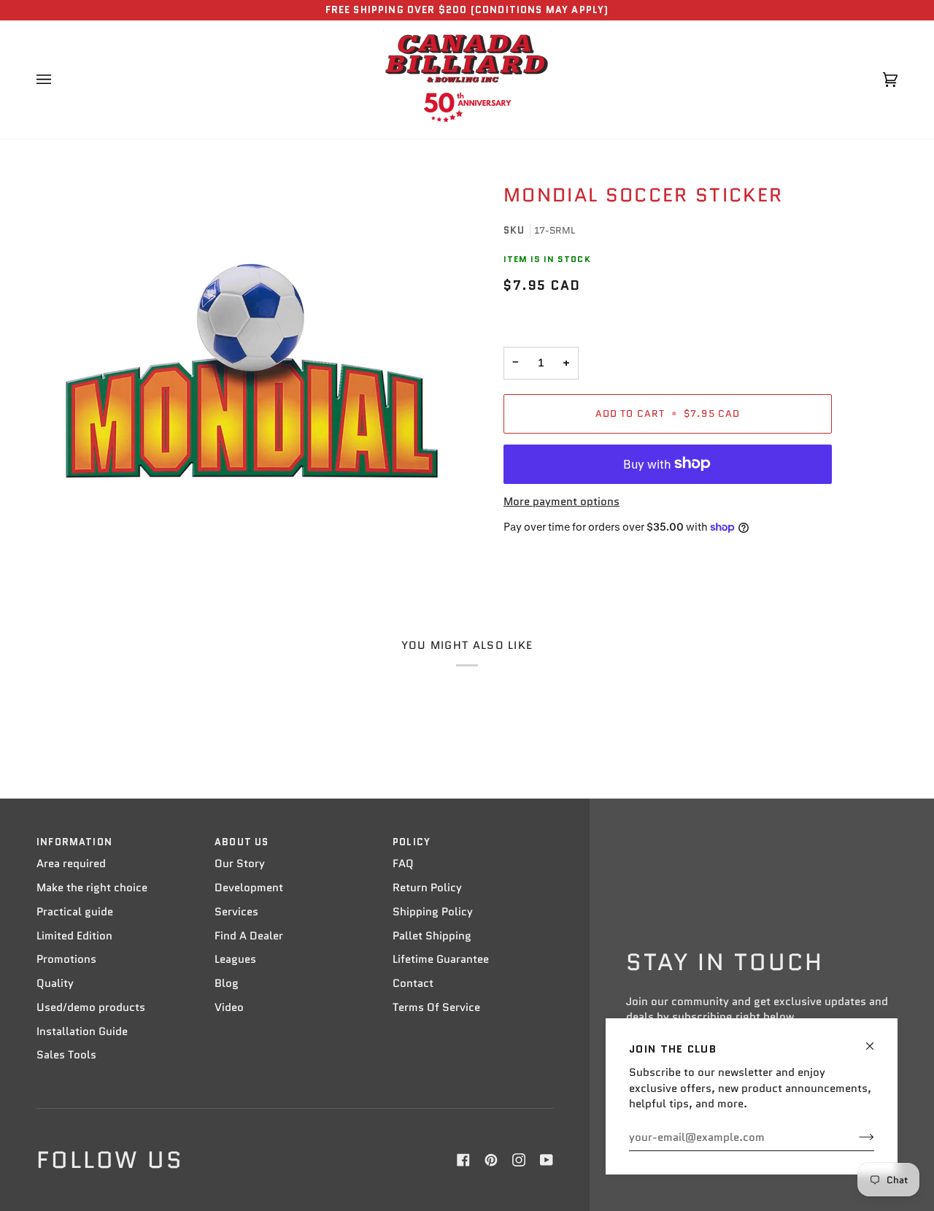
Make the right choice (91, 887)
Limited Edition (74, 936)
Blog (227, 983)
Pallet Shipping (432, 936)
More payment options (561, 501)
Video (229, 1007)
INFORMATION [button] (74, 842)
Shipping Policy (433, 911)
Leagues (235, 959)
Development (249, 887)
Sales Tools (66, 1054)
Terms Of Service (436, 1007)
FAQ (403, 863)
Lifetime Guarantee (441, 959)
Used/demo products (90, 1007)
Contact (413, 983)
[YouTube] (546, 1159)
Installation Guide (82, 1031)
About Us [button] (242, 842)
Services (236, 911)
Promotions (66, 959)
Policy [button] (412, 842)
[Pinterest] (491, 1159)
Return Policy (427, 887)
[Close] (876, 1039)
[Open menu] (58, 79)
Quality (55, 983)
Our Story (240, 863)
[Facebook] (463, 1159)
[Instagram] (518, 1159)
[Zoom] (251, 370)
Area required (71, 863)
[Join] (854, 1137)
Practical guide (74, 911)
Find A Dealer (249, 936)
